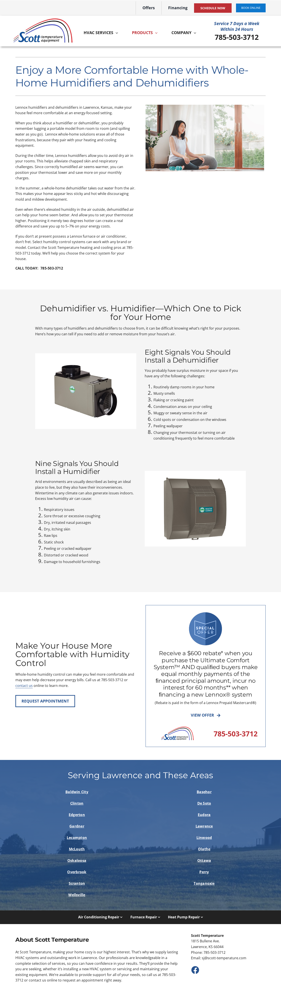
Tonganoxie (204, 883)
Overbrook (76, 872)
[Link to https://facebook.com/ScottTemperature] (195, 970)
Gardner (76, 826)
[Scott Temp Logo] (43, 19)
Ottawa (204, 860)
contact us (24, 685)
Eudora (204, 814)
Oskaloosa (76, 860)
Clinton (77, 803)
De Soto (204, 803)
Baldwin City (76, 791)
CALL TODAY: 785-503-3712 (39, 268)
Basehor (204, 791)
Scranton (77, 883)
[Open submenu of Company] (196, 32)
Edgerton (77, 814)
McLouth (77, 849)
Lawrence (204, 826)
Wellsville (76, 894)
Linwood (204, 837)
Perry (204, 872)
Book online (250, 8)
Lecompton (77, 837)
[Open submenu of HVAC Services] (117, 32)
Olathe (204, 849)
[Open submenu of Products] (157, 32)
